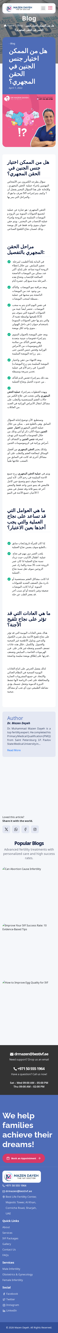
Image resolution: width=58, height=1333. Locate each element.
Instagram (12, 1305)
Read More (14, 750)
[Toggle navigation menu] (43, 8)
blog (20, 25)
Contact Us (9, 1249)
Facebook (12, 1293)
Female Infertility (12, 1280)
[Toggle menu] (50, 7)
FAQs (5, 1255)
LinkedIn (11, 1310)
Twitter (10, 1299)
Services (7, 1233)
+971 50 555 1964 (30, 1068)
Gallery (6, 1244)
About (6, 1227)
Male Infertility (11, 1269)
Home (11, 25)
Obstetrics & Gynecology (17, 1274)
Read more (18, 909)
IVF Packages (10, 1238)
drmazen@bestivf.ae (31, 1053)
